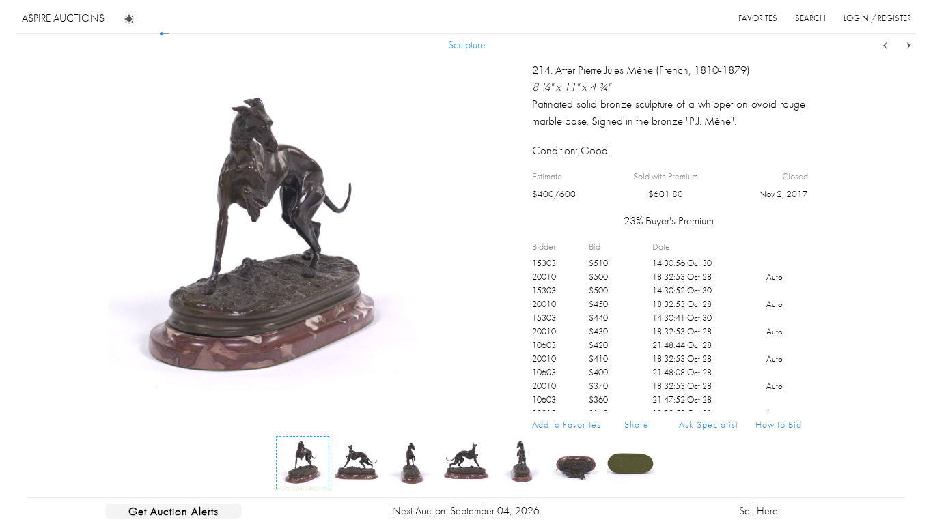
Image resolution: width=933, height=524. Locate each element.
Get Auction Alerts (173, 511)
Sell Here (758, 511)
